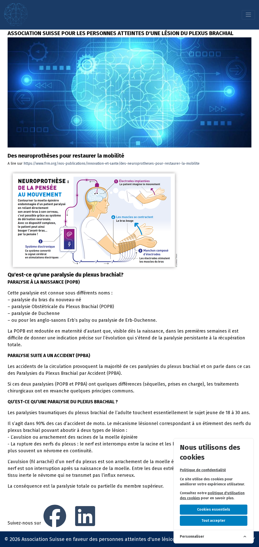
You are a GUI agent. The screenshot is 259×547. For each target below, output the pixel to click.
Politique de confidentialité (203, 470)
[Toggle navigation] (248, 14)
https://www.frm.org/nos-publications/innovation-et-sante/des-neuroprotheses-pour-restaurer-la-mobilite (112, 163)
